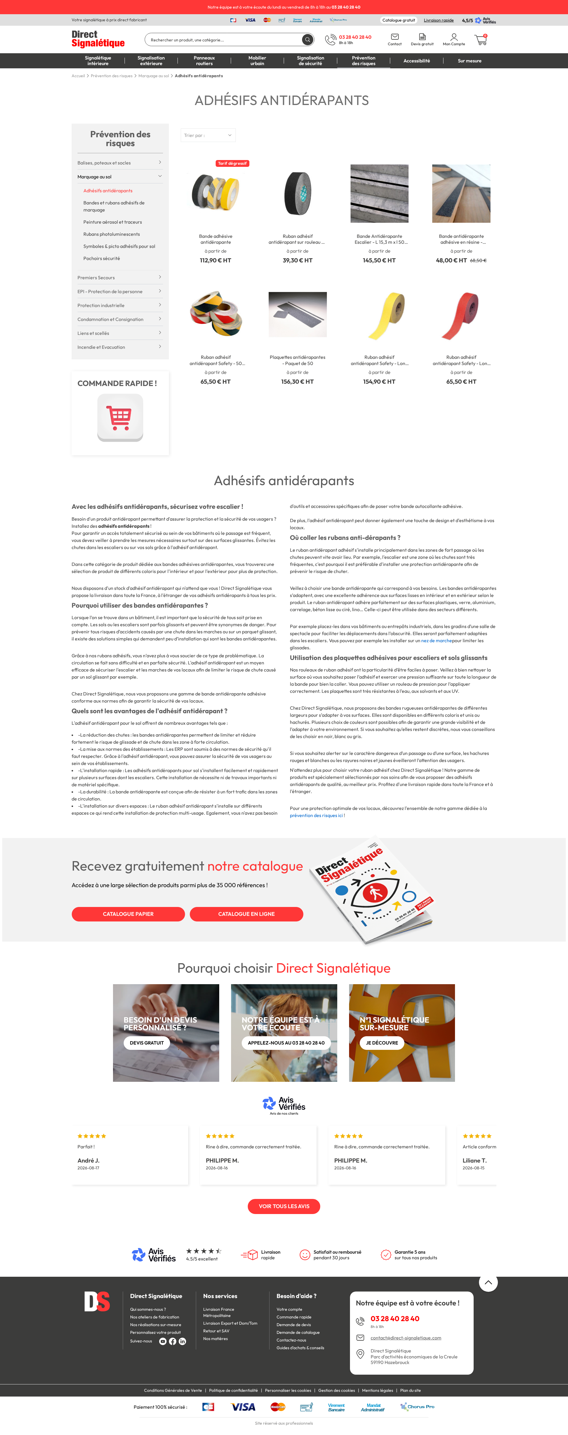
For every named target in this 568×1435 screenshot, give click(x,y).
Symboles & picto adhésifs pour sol (119, 246)
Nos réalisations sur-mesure (155, 1324)
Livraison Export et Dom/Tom (230, 1323)
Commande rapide (294, 1317)
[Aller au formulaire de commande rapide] (120, 418)
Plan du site (410, 1390)
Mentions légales (377, 1390)
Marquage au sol (95, 177)
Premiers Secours (96, 277)
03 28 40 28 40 (395, 1318)
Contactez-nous (291, 1340)
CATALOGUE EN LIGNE (246, 914)
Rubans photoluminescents (111, 234)
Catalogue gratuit (399, 20)
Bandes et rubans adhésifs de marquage (114, 206)
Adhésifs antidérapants (108, 190)
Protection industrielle (101, 305)
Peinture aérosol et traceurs (112, 222)
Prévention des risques (120, 138)
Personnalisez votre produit (155, 1332)
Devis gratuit (422, 44)
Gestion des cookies (336, 1390)
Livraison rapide (439, 20)
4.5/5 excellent (202, 1259)
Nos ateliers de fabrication (154, 1317)
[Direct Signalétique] (98, 39)
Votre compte (289, 1309)
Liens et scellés (93, 333)
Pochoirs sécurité (101, 258)
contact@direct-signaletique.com (406, 1338)
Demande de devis (294, 1324)
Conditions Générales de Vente (173, 1390)
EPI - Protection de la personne (110, 291)
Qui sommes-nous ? (148, 1309)
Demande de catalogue (298, 1332)
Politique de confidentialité (233, 1390)
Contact (395, 44)
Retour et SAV (216, 1331)
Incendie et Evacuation (101, 347)
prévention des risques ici (316, 815)
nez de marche (436, 640)
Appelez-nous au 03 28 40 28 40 (286, 1043)
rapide (270, 1254)
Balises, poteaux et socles (104, 163)
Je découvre (382, 1043)
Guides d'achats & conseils (300, 1347)
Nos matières (215, 1338)
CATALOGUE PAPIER (128, 914)
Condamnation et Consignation (110, 319)
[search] (307, 39)
